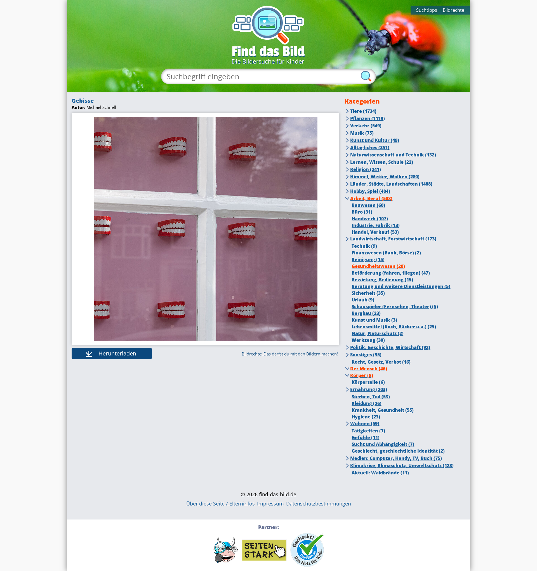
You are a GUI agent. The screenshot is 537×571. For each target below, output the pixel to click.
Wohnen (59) (364, 423)
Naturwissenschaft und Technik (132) (393, 155)
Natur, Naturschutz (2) (378, 333)
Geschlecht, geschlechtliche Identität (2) (398, 451)
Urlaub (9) (363, 300)
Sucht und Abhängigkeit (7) (383, 444)
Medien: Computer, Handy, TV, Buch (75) (396, 458)
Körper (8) (361, 375)
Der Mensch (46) (368, 369)
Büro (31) (362, 212)
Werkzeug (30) (368, 340)
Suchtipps (426, 10)
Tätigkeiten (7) (368, 431)
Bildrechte (453, 10)
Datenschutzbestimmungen (318, 503)
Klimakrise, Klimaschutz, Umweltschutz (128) (402, 465)
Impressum (270, 503)
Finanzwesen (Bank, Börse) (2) (386, 253)
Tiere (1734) (363, 111)
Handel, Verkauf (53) (375, 232)
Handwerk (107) (370, 219)
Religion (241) (365, 169)
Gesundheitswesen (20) (378, 266)
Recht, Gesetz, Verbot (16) (381, 362)
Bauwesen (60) (368, 205)
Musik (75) (362, 133)
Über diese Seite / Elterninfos (220, 503)
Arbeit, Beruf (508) (371, 198)
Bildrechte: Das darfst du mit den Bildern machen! (290, 354)
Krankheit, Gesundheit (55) (383, 410)
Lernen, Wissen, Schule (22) (381, 162)
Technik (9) (364, 246)
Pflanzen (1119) (367, 118)
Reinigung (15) (368, 259)
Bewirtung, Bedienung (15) (382, 280)
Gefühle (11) (366, 437)
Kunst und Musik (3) (374, 320)
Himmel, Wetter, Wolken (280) (385, 177)
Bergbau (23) (366, 313)
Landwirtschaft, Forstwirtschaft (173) (393, 239)
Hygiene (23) (366, 417)
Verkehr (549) (365, 126)
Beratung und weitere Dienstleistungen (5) (401, 286)
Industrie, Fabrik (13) (376, 225)
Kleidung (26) (366, 403)
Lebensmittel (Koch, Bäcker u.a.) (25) (394, 327)
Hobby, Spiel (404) (370, 191)
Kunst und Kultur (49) (374, 140)
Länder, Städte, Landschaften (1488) (391, 184)
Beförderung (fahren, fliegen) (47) (391, 273)
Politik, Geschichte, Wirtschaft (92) (390, 347)
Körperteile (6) (368, 382)
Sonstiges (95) (365, 355)
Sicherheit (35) (368, 293)
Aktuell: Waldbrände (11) (380, 473)
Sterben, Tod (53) (371, 397)
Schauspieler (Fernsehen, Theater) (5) (395, 306)
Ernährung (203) (368, 389)
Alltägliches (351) (369, 147)
